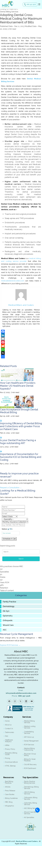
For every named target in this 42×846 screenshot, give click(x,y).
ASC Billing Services (31, 808)
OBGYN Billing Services (29, 793)
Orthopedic (8, 620)
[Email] (21, 338)
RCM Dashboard (30, 768)
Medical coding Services (29, 727)
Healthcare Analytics (9, 740)
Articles (7, 787)
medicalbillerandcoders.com (13, 281)
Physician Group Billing (30, 754)
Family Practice (9, 602)
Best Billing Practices (9, 782)
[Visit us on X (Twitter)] (20, 701)
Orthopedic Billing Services (30, 798)
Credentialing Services (29, 732)
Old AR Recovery (30, 764)
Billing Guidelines (11, 798)
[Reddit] (21, 346)
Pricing (7, 758)
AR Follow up (29, 737)
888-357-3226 (31, 4)
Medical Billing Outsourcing (29, 749)
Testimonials (9, 732)
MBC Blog (8, 802)
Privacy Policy (10, 749)
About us (8, 725)
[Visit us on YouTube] (31, 701)
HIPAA (7, 745)
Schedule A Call (9, 539)
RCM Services (29, 744)
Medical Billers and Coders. (27, 841)
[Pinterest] (21, 342)
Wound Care (8, 625)
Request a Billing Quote (11, 753)
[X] (21, 353)
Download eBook (11, 762)
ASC (4, 630)
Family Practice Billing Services (29, 782)
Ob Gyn (6, 611)
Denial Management (31, 741)
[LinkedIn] (21, 335)
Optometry (7, 616)
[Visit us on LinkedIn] (26, 701)
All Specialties (29, 817)
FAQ (6, 736)
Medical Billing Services (29, 721)
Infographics (9, 806)
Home (7, 721)
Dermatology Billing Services (31, 787)
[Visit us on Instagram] (15, 701)
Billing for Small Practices (30, 759)
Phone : (21, 696)
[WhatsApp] (21, 349)
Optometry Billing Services (30, 803)
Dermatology (8, 606)
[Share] (21, 356)
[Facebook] (21, 331)
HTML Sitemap (10, 766)
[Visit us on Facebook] (9, 701)
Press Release (10, 790)
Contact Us (9, 728)
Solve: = (7, 529)
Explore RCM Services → (10, 645)
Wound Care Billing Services (31, 812)
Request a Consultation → (11, 488)
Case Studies (9, 794)
